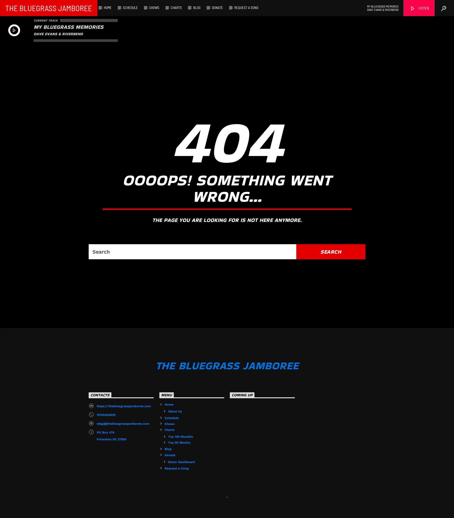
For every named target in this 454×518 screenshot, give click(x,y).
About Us (175, 411)
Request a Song (246, 7)
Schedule (130, 7)
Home (108, 7)
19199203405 (106, 414)
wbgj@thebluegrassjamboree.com (123, 423)
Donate (217, 7)
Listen (423, 8)
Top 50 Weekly (179, 442)
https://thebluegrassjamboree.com (124, 406)
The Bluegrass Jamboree (48, 8)
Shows (154, 7)
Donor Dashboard (181, 462)
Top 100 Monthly (180, 436)
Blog (197, 7)
